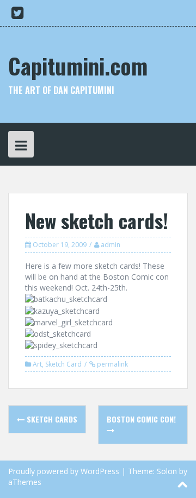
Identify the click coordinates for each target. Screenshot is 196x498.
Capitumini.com (78, 65)
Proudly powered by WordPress (63, 471)
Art (37, 364)
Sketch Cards (50, 419)
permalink (111, 364)
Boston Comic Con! (141, 419)
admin (110, 244)
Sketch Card (63, 364)
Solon (167, 471)
